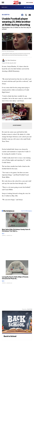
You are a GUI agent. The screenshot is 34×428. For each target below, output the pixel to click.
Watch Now (29, 2)
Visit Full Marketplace (26, 210)
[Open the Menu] (2, 2)
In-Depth (5, 14)
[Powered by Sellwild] (29, 309)
